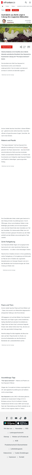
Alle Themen (15, 10)
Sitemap (6, 437)
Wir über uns (8, 429)
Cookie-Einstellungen (21, 453)
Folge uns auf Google (6, 47)
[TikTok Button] (21, 418)
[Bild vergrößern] (29, 26)
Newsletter (18, 429)
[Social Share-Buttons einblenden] (23, 48)
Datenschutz (8, 453)
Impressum (12, 457)
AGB (16, 441)
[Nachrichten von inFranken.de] (8, 2)
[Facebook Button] (7, 418)
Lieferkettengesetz (16, 449)
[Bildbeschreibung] (29, 39)
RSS (26, 429)
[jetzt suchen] (26, 2)
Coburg (7, 10)
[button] (2, 32)
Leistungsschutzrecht (16, 433)
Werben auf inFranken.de (20, 437)
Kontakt (21, 457)
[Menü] (30, 2)
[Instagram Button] (11, 418)
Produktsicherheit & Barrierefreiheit (16, 445)
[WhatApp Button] (25, 418)
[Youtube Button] (16, 418)
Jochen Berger (10, 22)
